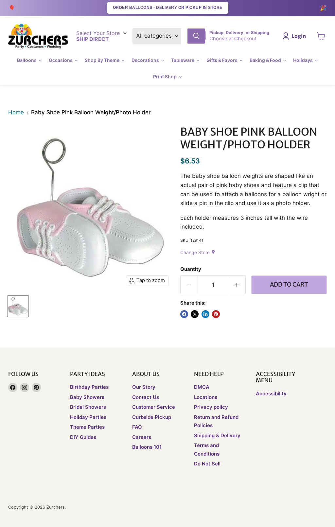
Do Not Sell (207, 464)
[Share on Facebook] (184, 314)
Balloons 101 (147, 447)
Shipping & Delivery (217, 435)
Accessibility (271, 393)
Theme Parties (87, 427)
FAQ (137, 427)
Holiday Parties (88, 417)
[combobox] (184, 36)
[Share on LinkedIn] (205, 314)
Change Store (198, 252)
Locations (205, 397)
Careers (141, 437)
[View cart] (321, 36)
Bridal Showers (88, 407)
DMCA (201, 387)
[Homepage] (38, 36)
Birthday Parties (89, 387)
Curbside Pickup (151, 417)
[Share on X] (195, 314)
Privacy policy (211, 407)
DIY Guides (83, 437)
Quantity (190, 269)
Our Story (143, 387)
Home (16, 112)
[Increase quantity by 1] (237, 284)
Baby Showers (87, 397)
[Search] (196, 36)
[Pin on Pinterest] (216, 314)
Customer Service (153, 407)
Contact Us (145, 397)
